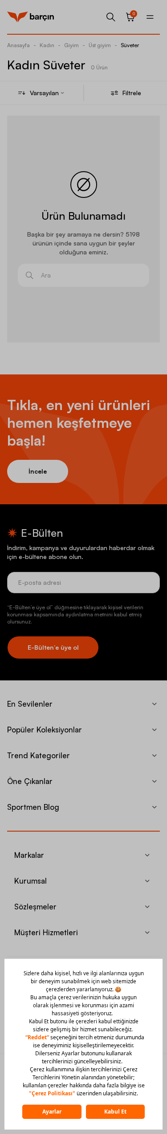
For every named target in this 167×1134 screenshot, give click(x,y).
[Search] (111, 17)
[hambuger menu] (150, 17)
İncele (38, 471)
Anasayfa (18, 45)
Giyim (71, 45)
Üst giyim (100, 45)
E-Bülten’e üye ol (53, 647)
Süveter (130, 45)
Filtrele (131, 93)
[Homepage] (30, 17)
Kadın (47, 45)
